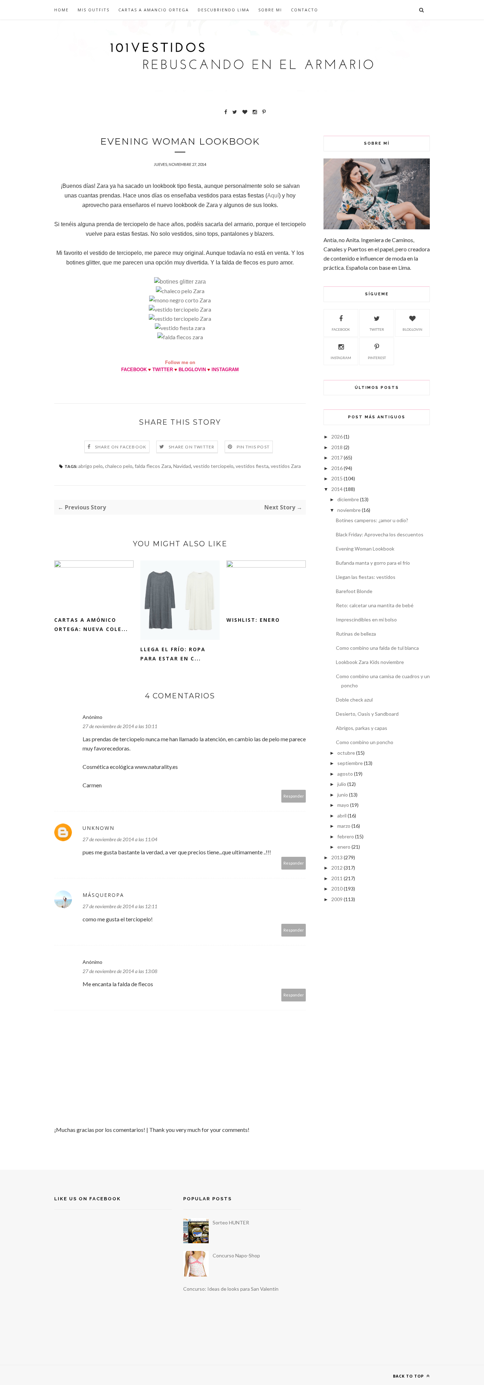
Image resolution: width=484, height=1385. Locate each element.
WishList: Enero (253, 619)
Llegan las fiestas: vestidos (365, 577)
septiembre (350, 763)
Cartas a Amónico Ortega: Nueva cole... (91, 624)
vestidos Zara (286, 466)
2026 (337, 437)
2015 (337, 478)
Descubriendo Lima (223, 9)
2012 (337, 868)
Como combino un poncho (364, 742)
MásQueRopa (103, 895)
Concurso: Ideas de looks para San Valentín (230, 1289)
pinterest (377, 358)
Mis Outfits (93, 9)
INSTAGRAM (225, 369)
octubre (346, 753)
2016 (337, 468)
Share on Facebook (120, 446)
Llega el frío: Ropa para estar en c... (173, 654)
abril (342, 815)
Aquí (273, 195)
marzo (343, 826)
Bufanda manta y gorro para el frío (373, 563)
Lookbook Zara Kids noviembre (370, 662)
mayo (343, 805)
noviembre (349, 510)
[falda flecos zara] (180, 337)
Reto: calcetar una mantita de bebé (374, 605)
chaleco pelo (119, 466)
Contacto (304, 9)
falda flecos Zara (153, 466)
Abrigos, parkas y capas (361, 728)
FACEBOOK (134, 369)
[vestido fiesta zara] (180, 327)
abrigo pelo (90, 466)
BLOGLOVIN (192, 369)
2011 (337, 878)
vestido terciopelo (213, 466)
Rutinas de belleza (356, 634)
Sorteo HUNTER (231, 1222)
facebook (341, 329)
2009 (337, 899)
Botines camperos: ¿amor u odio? (372, 520)
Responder (293, 796)
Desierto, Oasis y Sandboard (367, 714)
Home (61, 9)
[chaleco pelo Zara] (180, 290)
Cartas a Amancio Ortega (153, 9)
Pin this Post (253, 446)
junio (342, 795)
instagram (341, 358)
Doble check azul (354, 700)
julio (341, 784)
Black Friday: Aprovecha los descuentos (379, 534)
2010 (337, 889)
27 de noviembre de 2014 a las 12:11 (120, 906)
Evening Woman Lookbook (365, 549)
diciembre (348, 499)
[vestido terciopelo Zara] (180, 309)
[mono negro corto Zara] (180, 300)
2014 (337, 489)
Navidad (182, 466)
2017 (337, 457)
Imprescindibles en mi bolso (366, 619)
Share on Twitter (191, 446)
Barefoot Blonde (354, 591)
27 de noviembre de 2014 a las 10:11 (120, 726)
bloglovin (412, 329)
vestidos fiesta (252, 466)
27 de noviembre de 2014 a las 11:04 (120, 839)
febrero (345, 836)
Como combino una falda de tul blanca (377, 648)
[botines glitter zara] (180, 282)
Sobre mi (270, 9)
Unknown (98, 828)
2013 (337, 857)
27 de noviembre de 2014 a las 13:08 (120, 971)
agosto (345, 774)
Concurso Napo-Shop (236, 1255)
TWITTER (162, 369)
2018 (337, 447)
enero (343, 847)
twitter (377, 329)
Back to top (409, 1376)
